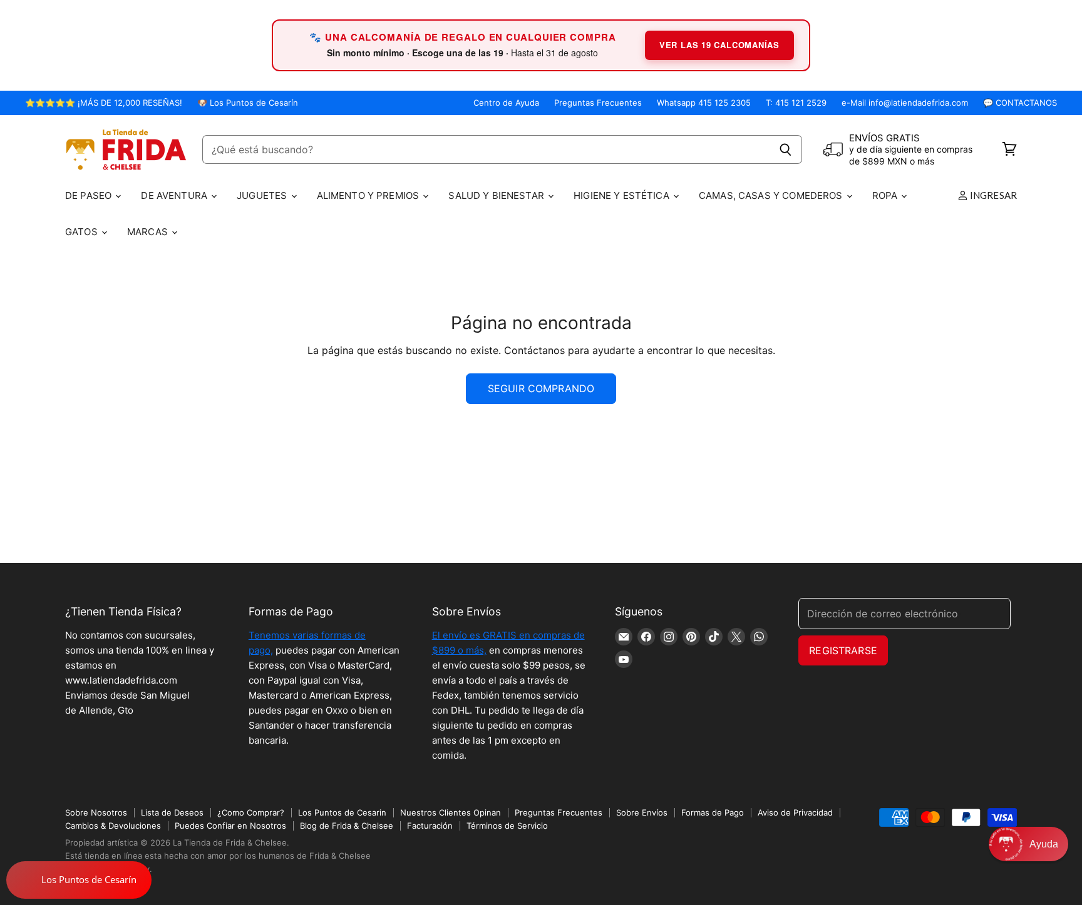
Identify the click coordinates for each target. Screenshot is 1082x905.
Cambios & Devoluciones (113, 826)
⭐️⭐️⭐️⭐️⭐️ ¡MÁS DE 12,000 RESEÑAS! (103, 103)
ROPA (886, 195)
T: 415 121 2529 (796, 103)
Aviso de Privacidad (795, 812)
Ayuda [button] (1043, 844)
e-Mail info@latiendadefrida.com (905, 103)
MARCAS (148, 232)
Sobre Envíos (641, 812)
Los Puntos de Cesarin (342, 812)
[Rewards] (79, 880)
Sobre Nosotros (96, 812)
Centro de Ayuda (506, 103)
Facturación (430, 826)
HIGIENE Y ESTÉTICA (623, 195)
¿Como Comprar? (250, 812)
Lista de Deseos (172, 812)
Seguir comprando (541, 388)
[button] (1028, 844)
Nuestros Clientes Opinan (450, 812)
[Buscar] (785, 149)
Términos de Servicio (507, 826)
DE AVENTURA (175, 195)
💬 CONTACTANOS (1020, 103)
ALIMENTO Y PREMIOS (369, 195)
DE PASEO (89, 195)
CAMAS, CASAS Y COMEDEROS (772, 195)
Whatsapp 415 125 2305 (704, 103)
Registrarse (843, 650)
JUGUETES (263, 195)
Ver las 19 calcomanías (719, 45)
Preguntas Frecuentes (598, 103)
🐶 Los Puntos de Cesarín (247, 103)
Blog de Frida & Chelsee (346, 826)
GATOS (82, 232)
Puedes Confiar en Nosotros (230, 826)
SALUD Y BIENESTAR (497, 195)
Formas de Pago (712, 812)
